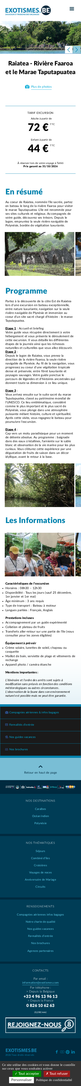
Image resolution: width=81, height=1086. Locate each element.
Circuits (40, 887)
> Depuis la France (40, 1000)
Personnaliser (21, 1080)
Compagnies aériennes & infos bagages (34, 712)
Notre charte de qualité (41, 922)
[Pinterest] (67, 1051)
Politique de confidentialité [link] (54, 1080)
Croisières (40, 865)
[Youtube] (62, 1051)
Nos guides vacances (22, 737)
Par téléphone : (40, 987)
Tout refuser (58, 1073)
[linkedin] (73, 1051)
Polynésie (40, 823)
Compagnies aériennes (40, 914)
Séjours (40, 851)
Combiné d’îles (40, 858)
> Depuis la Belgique (40, 991)
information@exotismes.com (40, 982)
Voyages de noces (40, 872)
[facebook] (56, 1051)
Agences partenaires (40, 951)
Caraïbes (40, 809)
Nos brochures (18, 749)
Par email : (40, 978)
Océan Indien (40, 816)
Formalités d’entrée (21, 724)
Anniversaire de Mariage (40, 879)
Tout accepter (28, 1073)
